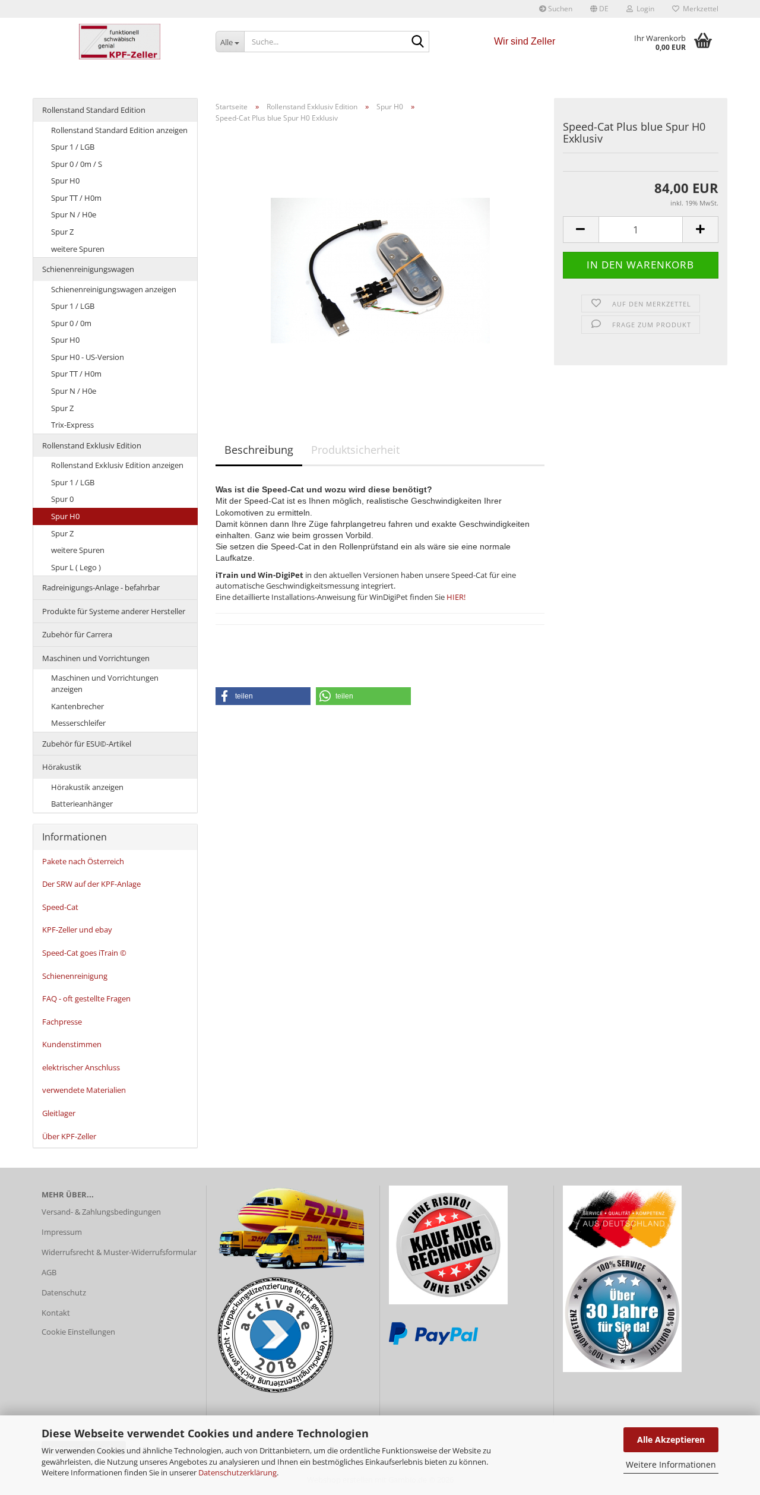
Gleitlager (58, 1113)
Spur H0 (65, 180)
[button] (599, 9)
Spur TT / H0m (76, 197)
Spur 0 (62, 499)
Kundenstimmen (72, 1044)
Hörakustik (61, 766)
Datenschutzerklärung (237, 1472)
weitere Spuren (77, 249)
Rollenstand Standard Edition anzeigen (119, 130)
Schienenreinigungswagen (88, 269)
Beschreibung (258, 450)
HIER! (456, 597)
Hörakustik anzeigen (87, 787)
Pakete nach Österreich (83, 861)
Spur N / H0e (73, 214)
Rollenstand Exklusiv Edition (91, 445)
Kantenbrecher (77, 706)
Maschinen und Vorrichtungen (96, 658)
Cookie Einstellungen (78, 1331)
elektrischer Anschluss (81, 1067)
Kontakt (56, 1312)
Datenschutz (64, 1292)
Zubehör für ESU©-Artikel (86, 743)
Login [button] (643, 9)
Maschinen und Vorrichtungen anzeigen (105, 683)
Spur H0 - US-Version (87, 357)
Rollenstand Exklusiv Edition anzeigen (117, 465)
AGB (49, 1272)
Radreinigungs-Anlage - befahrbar (101, 587)
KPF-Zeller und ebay (77, 929)
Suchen (559, 9)
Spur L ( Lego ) (76, 567)
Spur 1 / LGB (72, 146)
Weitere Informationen (671, 1464)
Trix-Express (72, 424)
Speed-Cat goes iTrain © (84, 952)
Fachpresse (62, 1021)
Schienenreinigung (74, 976)
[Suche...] (418, 42)
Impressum (62, 1232)
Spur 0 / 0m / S (76, 164)
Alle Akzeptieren (671, 1439)
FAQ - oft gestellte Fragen (86, 998)
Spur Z (62, 231)
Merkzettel (698, 9)
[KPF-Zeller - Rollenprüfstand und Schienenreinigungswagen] (120, 41)
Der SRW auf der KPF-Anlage (91, 883)
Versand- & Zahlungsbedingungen (101, 1211)
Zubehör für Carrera (77, 634)
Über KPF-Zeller (69, 1136)
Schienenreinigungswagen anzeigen (113, 289)
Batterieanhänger (82, 803)
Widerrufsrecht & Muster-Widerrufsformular (119, 1252)
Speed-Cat (60, 907)
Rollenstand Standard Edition (93, 110)
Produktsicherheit (355, 450)
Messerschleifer (78, 723)
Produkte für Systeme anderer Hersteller (113, 611)
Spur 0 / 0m (71, 323)
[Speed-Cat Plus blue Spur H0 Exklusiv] (380, 265)
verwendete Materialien (84, 1090)
